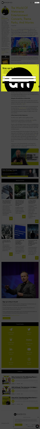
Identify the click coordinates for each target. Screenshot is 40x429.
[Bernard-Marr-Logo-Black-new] (6, 2)
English (36, 2)
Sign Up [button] (19, 82)
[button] (37, 65)
